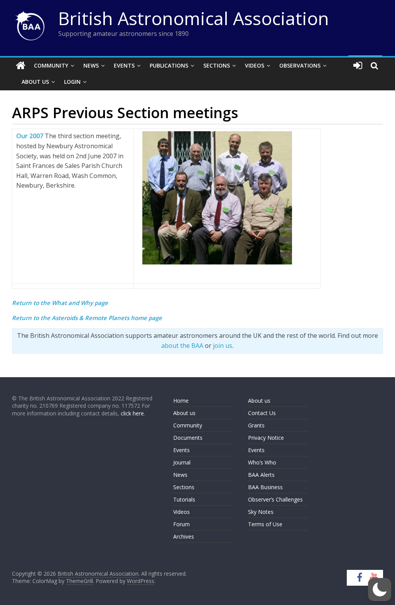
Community (51, 65)
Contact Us (262, 413)
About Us (35, 81)
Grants (256, 425)
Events (124, 65)
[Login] (357, 66)
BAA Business (265, 487)
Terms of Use (265, 524)
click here (132, 413)
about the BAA (182, 345)
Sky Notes (260, 511)
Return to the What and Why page (60, 303)
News (91, 65)
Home (181, 400)
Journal (182, 462)
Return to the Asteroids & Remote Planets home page (87, 318)
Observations (300, 65)
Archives (183, 536)
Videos (254, 65)
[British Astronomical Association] (20, 66)
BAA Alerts (261, 474)
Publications (169, 65)
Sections (216, 65)
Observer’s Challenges (275, 499)
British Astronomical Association (193, 18)
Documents (188, 437)
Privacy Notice (266, 437)
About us (184, 413)
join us (222, 345)
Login (72, 81)
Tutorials (184, 499)
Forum (181, 524)
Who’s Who (262, 462)
